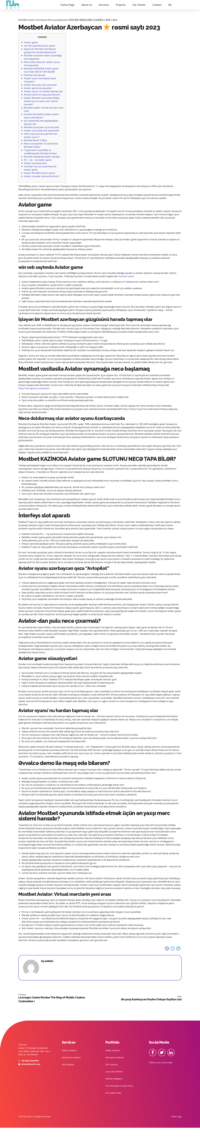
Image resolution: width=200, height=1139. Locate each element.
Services (104, 4)
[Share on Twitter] (172, 948)
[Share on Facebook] (167, 948)
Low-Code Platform (114, 1071)
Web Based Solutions (71, 1057)
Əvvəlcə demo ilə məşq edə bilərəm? (42, 94)
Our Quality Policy (113, 1093)
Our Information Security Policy (119, 1085)
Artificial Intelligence (114, 1078)
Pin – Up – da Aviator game (37, 159)
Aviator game (31, 42)
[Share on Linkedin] (178, 948)
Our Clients (138, 4)
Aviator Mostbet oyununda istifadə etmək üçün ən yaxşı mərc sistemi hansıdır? (41, 101)
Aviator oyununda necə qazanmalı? (41, 130)
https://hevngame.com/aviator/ (34, 388)
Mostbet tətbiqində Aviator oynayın (42, 156)
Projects (121, 4)
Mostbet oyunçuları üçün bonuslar (41, 127)
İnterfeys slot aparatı (34, 75)
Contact (156, 4)
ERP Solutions (68, 1064)
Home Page (67, 4)
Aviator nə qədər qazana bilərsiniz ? (42, 176)
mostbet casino (126, 276)
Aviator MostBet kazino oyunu (39, 172)
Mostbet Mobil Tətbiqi (35, 140)
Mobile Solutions (69, 1050)
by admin (47, 961)
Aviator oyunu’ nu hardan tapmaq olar (43, 91)
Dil (169, 4)
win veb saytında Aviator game (39, 45)
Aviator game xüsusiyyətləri (38, 88)
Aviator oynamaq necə (35, 163)
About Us (86, 4)
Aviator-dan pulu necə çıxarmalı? (40, 84)
